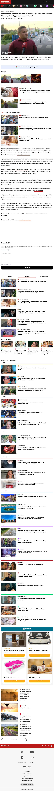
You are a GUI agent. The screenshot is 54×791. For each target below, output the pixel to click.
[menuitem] (49, 2)
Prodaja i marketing (27, 773)
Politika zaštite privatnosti (27, 778)
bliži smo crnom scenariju (22, 169)
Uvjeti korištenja (27, 776)
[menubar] (49, 2)
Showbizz (16, 5)
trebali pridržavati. (38, 190)
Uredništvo (27, 771)
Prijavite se (27, 267)
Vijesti (4, 5)
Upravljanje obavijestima (28, 784)
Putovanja (30, 5)
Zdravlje (37, 5)
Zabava (50, 5)
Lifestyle (23, 5)
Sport (10, 5)
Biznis (44, 5)
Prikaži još (14, 740)
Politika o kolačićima (27, 780)
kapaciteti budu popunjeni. (23, 154)
